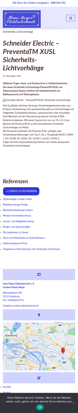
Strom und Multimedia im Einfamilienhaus (24, 238)
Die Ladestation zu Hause (15, 232)
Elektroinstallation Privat (15, 243)
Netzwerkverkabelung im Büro (18, 210)
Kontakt (7, 387)
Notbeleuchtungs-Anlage (15, 205)
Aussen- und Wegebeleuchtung (18, 221)
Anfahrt (6, 393)
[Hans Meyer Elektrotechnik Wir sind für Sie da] (22, 18)
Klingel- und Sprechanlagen (16, 227)
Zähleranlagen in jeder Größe (17, 199)
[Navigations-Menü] (70, 18)
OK (40, 407)
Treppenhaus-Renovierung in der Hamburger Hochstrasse (31, 249)
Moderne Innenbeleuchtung (17, 216)
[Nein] (73, 403)
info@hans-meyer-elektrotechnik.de (20, 306)
